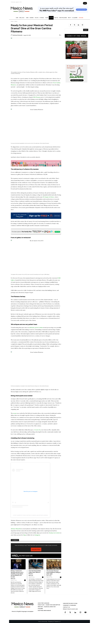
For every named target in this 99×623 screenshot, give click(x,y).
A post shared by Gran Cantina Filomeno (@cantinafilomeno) (30, 515)
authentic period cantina (36, 327)
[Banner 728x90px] (36, 163)
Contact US (66, 607)
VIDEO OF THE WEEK (76, 36)
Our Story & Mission (43, 603)
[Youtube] (85, 612)
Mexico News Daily (42, 621)
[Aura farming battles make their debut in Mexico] (36, 564)
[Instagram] (82, 25)
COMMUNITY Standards (69, 605)
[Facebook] (70, 25)
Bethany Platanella (17, 35)
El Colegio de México (48, 197)
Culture (15, 21)
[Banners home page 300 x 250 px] (76, 60)
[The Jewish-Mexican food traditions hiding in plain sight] (53, 564)
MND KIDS (40, 606)
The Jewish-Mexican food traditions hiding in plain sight (53, 572)
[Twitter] (74, 25)
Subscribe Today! (36, 549)
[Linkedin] (78, 25)
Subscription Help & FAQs (70, 603)
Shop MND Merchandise (44, 610)
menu (14, 413)
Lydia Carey (48, 575)
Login (85, 3)
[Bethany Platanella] (12, 35)
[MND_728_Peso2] (63, 14)
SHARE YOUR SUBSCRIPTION (53, 604)
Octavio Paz (37, 430)
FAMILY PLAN (41, 604)
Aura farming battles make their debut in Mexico (35, 572)
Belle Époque (36, 97)
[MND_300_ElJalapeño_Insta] (76, 83)
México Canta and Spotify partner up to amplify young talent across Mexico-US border (17, 574)
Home (12, 21)
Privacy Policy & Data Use (70, 609)
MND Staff (13, 578)
